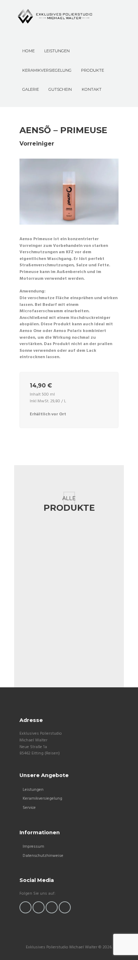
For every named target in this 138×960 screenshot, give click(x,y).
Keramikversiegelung (42, 798)
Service (29, 807)
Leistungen (33, 789)
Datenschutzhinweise (43, 855)
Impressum (33, 846)
